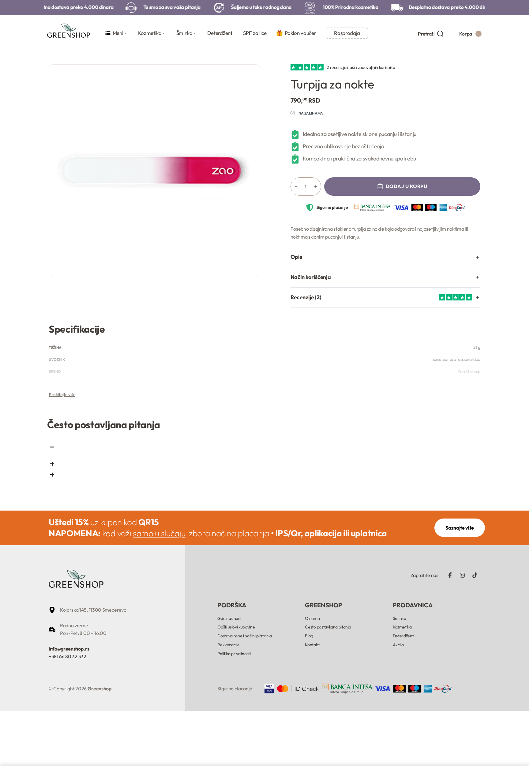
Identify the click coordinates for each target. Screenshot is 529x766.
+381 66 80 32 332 (67, 656)
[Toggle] (62, 394)
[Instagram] (462, 575)
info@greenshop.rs (69, 649)
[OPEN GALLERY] (154, 170)
